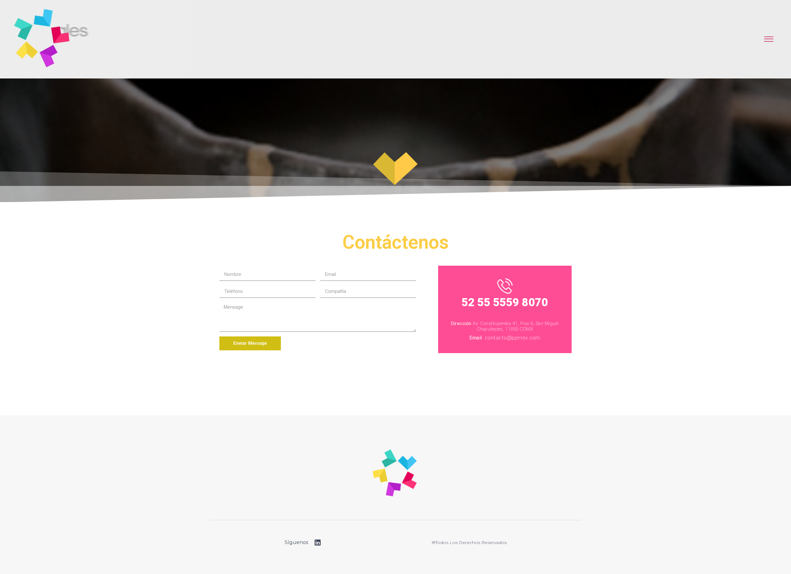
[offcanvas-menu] (769, 39)
